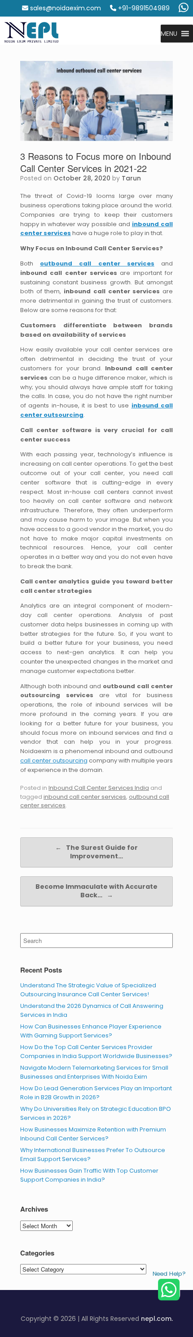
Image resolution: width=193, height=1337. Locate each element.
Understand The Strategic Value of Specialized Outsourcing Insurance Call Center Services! (88, 989)
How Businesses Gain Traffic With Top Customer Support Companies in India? (89, 1175)
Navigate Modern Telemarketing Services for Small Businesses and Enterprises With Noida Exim (94, 1072)
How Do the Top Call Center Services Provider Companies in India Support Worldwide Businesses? (96, 1051)
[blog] (31, 33)
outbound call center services (97, 263)
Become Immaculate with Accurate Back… (96, 891)
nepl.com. (157, 1318)
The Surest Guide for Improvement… (96, 852)
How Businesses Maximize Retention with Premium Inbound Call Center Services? (93, 1134)
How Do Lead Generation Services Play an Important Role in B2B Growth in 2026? (96, 1092)
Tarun (131, 178)
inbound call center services (85, 797)
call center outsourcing (54, 760)
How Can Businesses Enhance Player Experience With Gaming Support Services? (91, 1031)
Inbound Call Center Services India (98, 788)
